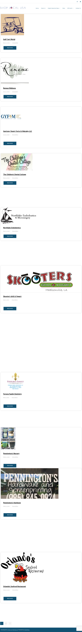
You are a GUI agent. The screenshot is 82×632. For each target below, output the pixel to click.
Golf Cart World (9, 39)
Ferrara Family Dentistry (12, 394)
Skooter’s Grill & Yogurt (12, 296)
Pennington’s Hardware (12, 503)
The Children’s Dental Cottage (14, 174)
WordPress (26, 629)
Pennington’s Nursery (11, 453)
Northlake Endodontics (12, 228)
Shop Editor (15, 134)
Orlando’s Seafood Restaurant (14, 586)
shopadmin (15, 42)
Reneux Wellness (9, 88)
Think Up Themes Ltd (13, 629)
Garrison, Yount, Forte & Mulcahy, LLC (17, 131)
